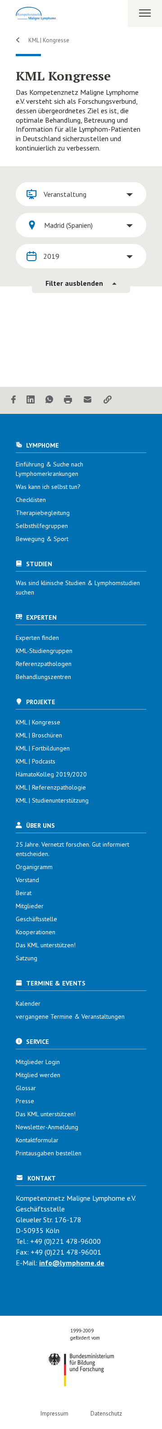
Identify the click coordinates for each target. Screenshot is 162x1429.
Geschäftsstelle (36, 919)
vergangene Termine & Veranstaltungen (70, 1016)
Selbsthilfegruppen (42, 526)
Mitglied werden (38, 1075)
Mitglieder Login (38, 1062)
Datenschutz (106, 1413)
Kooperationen (35, 932)
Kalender (28, 1003)
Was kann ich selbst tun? (48, 487)
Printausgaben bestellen (48, 1153)
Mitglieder (30, 906)
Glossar (26, 1088)
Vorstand (27, 880)
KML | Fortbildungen (43, 748)
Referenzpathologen (44, 664)
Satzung (26, 958)
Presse (25, 1101)
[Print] (68, 400)
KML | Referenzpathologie (51, 787)
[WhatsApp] (49, 400)
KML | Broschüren (39, 735)
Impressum (54, 1413)
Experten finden (37, 638)
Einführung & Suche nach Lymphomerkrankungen (49, 469)
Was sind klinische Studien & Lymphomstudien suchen (78, 587)
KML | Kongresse (48, 40)
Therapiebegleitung (43, 513)
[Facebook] (13, 400)
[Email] (88, 400)
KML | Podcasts (35, 761)
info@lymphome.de (71, 1262)
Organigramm (34, 867)
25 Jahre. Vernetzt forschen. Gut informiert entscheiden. (72, 849)
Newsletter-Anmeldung (47, 1127)
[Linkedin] (31, 400)
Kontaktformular (37, 1140)
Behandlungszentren (43, 677)
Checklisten (31, 500)
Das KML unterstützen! (46, 945)
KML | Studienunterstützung (52, 800)
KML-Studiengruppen (44, 651)
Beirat (24, 893)
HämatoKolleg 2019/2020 (51, 774)
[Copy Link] (108, 400)
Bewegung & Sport (42, 539)
